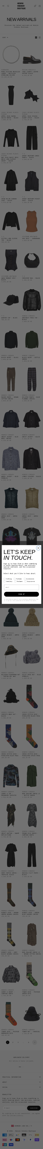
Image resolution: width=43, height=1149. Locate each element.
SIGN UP (21, 594)
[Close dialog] (38, 548)
